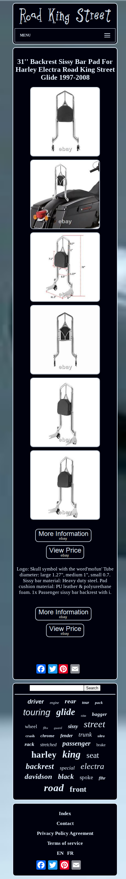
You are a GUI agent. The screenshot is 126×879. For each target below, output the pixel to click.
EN (60, 853)
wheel (31, 726)
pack (99, 702)
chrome (47, 735)
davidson (38, 776)
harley (44, 754)
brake (100, 745)
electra (92, 766)
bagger (99, 714)
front (78, 789)
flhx (45, 728)
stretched (48, 744)
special (67, 768)
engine (54, 703)
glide (65, 712)
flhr (102, 778)
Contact (65, 823)
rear (70, 701)
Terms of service (65, 843)
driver (36, 701)
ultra (101, 736)
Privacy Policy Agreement (65, 833)
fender (66, 735)
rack (29, 744)
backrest (40, 766)
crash (30, 736)
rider (83, 715)
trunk (85, 734)
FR (70, 853)
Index (65, 813)
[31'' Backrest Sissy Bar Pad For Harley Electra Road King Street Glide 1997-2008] (65, 122)
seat (92, 755)
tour (85, 702)
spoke (86, 777)
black (66, 776)
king (71, 754)
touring (36, 712)
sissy (73, 726)
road (54, 787)
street (94, 724)
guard (58, 728)
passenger (76, 743)
